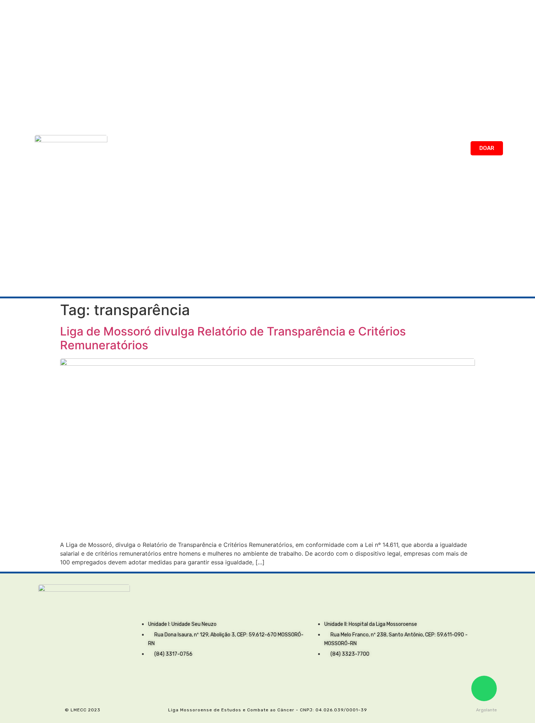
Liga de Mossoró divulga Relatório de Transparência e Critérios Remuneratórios (233, 338)
